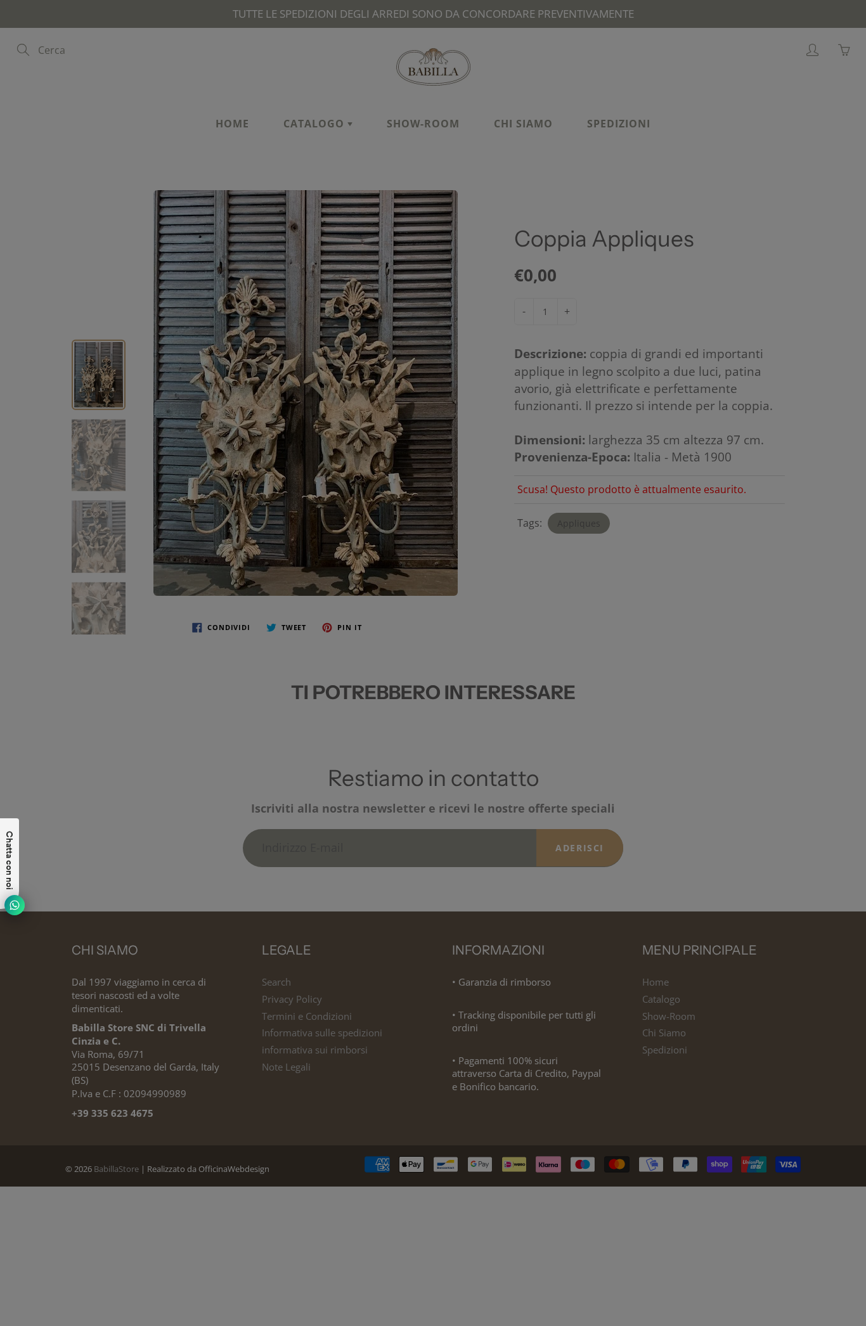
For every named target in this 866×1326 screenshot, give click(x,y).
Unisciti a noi (622, 239)
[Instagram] (569, 280)
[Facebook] (542, 280)
